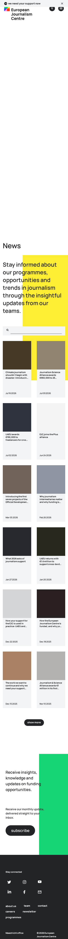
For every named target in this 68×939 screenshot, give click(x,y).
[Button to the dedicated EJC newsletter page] (39, 892)
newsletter (29, 911)
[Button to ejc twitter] (9, 882)
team (27, 905)
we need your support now (24, 3)
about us (11, 906)
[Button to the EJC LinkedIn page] (9, 892)
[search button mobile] (52, 8)
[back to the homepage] (7, 8)
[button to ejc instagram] (24, 882)
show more (34, 722)
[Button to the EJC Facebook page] (24, 892)
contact (42, 905)
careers (10, 911)
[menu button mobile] (61, 8)
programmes (13, 917)
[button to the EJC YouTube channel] (39, 881)
